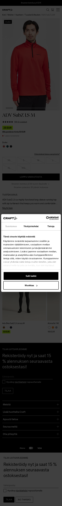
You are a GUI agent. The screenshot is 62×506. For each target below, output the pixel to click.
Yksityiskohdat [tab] (31, 226)
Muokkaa (29, 285)
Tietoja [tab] (50, 226)
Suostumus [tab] (11, 226)
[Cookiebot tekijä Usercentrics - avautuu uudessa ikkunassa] (46, 218)
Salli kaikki (31, 276)
